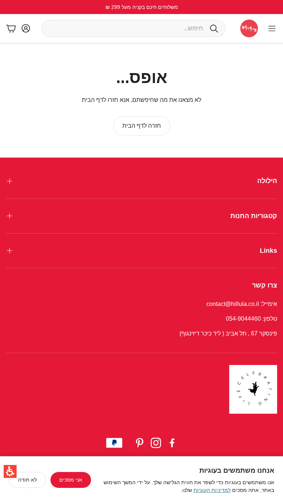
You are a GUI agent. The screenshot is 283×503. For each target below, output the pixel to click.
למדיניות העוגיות (212, 490)
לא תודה (27, 480)
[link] (141, 125)
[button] (10, 471)
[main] (141, 100)
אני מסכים (70, 480)
